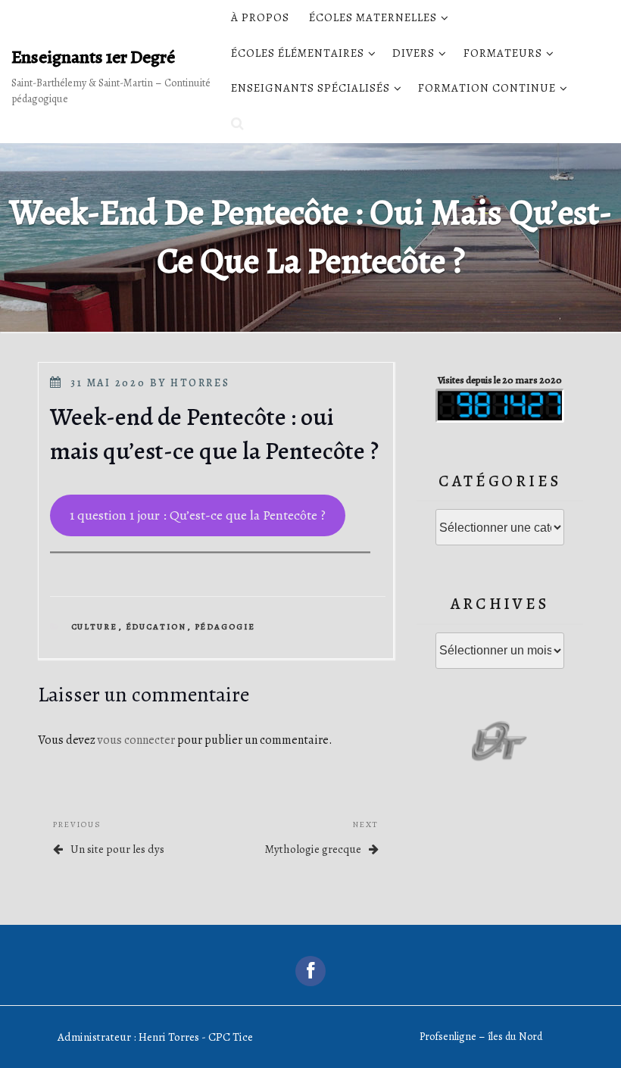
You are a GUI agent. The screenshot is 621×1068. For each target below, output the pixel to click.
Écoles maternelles (373, 17)
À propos (260, 17)
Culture (94, 626)
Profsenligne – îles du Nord (481, 1036)
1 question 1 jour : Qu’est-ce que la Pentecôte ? (198, 515)
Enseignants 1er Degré (93, 57)
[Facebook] (310, 971)
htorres (199, 383)
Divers (413, 53)
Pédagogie (225, 626)
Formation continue (487, 87)
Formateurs (502, 53)
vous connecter (136, 740)
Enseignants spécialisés (310, 87)
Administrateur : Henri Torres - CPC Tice (155, 1037)
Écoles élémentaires (297, 53)
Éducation (156, 626)
